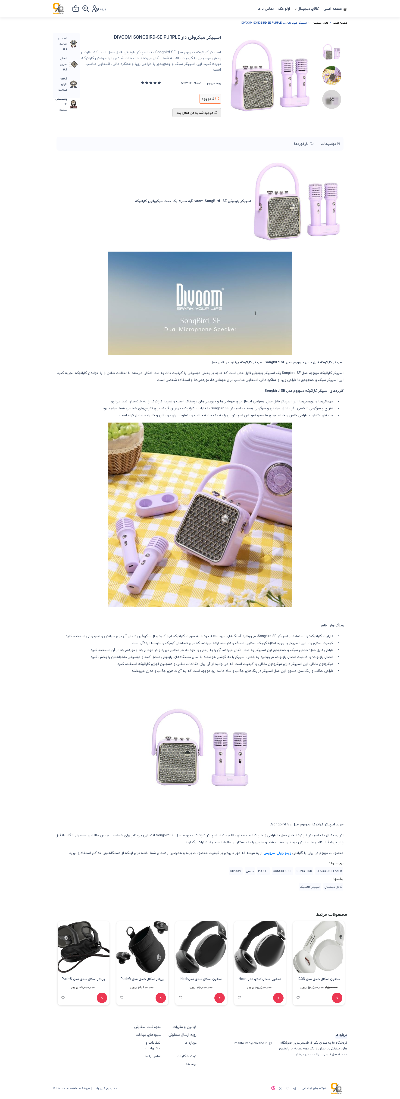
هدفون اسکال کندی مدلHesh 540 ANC (201, 979)
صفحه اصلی (333, 9)
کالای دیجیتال (308, 9)
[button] (58, 963)
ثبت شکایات (187, 1056)
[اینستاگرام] (287, 1089)
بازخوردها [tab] (302, 143)
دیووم (211, 83)
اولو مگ (284, 9)
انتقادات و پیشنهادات (153, 1045)
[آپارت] (273, 1088)
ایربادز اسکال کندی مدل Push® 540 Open (84, 979)
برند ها (191, 1064)
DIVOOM (235, 871)
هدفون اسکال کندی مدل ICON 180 (319, 979)
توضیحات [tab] (329, 143)
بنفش (250, 871)
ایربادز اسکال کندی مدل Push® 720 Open (142, 979)
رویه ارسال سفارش (183, 1035)
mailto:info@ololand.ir (250, 1043)
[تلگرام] (295, 1089)
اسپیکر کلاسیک (310, 886)
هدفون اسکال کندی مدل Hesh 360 (260, 979)
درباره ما (190, 1042)
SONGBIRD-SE (282, 871)
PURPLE (263, 871)
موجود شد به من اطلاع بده (195, 113)
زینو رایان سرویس (277, 853)
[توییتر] (280, 1089)
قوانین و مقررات (184, 1027)
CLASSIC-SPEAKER (329, 871)
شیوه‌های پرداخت (148, 1035)
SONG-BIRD (304, 871)
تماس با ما (266, 9)
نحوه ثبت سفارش (147, 1027)
